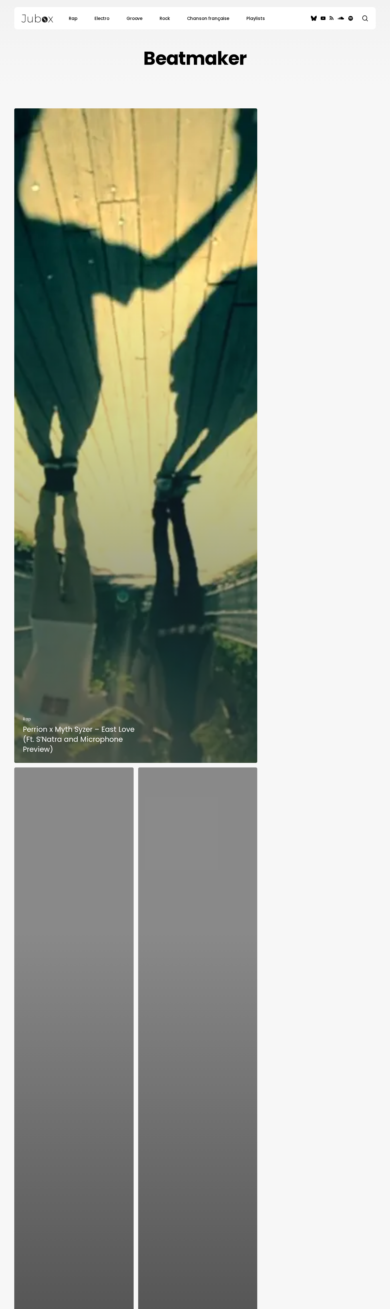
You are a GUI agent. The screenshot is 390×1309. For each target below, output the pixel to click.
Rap (27, 719)
